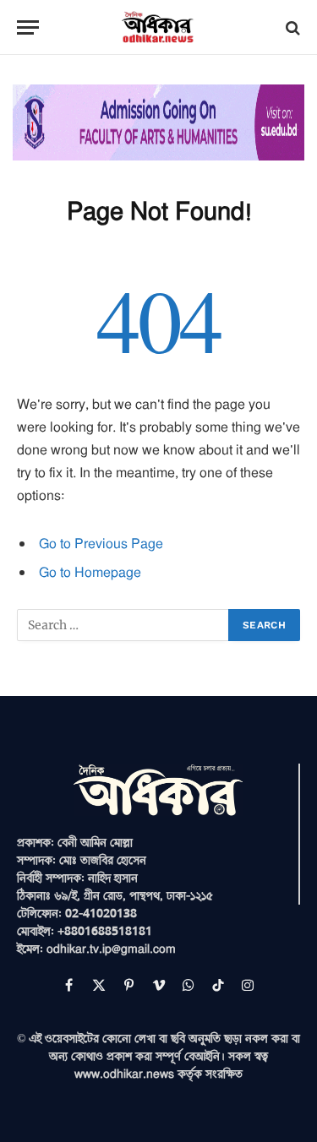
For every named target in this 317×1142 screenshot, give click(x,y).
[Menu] (28, 27)
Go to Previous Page (101, 543)
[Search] (291, 27)
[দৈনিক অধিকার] (158, 27)
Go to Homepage (90, 572)
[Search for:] (123, 625)
